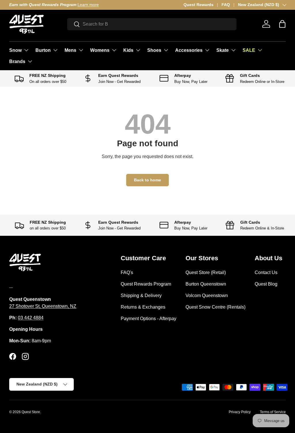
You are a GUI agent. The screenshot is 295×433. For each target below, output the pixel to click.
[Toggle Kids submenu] (138, 50)
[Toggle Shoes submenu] (165, 50)
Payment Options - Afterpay (148, 318)
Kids (128, 50)
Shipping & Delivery (141, 295)
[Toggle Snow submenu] (26, 50)
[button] (282, 24)
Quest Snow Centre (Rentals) (215, 307)
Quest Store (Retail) (206, 272)
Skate (222, 50)
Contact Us (266, 272)
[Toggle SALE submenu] (259, 50)
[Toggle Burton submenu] (55, 50)
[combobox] (152, 24)
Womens (99, 50)
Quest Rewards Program (146, 284)
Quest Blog (266, 284)
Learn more (88, 4)
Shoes (154, 50)
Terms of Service (273, 412)
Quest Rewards (198, 4)
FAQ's (127, 272)
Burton (43, 50)
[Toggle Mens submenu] (80, 50)
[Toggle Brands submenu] (30, 61)
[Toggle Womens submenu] (114, 50)
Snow (15, 50)
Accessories (189, 50)
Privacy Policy (240, 412)
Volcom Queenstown (207, 295)
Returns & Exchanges (143, 307)
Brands (17, 61)
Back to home (147, 180)
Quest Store (31, 412)
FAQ (226, 4)
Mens (70, 50)
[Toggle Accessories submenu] (207, 50)
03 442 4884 (31, 317)
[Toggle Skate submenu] (233, 50)
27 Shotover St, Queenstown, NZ (42, 306)
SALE (249, 50)
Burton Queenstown (206, 284)
